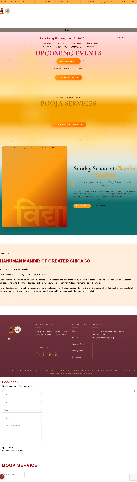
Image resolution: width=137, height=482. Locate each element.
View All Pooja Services (68, 124)
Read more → (82, 206)
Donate (133, 22)
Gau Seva (103, 20)
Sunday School (87, 20)
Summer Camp (119, 20)
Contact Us (76, 357)
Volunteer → (101, 206)
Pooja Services (37, 20)
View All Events (68, 77)
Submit (34, 474)
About (74, 331)
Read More (120, 37)
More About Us (13, 297)
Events (52, 20)
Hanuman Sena (67, 20)
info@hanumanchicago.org (103, 337)
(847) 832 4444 (98, 334)
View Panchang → (68, 61)
